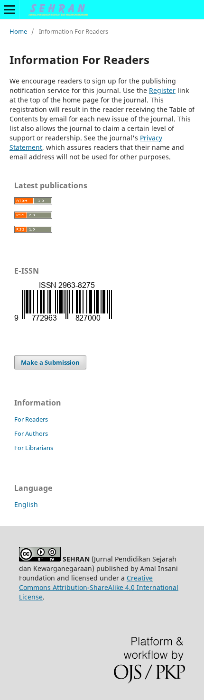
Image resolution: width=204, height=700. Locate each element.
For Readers (31, 419)
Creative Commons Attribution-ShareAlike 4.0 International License (98, 587)
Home (18, 31)
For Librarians (33, 447)
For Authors (31, 433)
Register (162, 90)
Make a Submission (50, 362)
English (26, 504)
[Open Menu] (9, 9)
